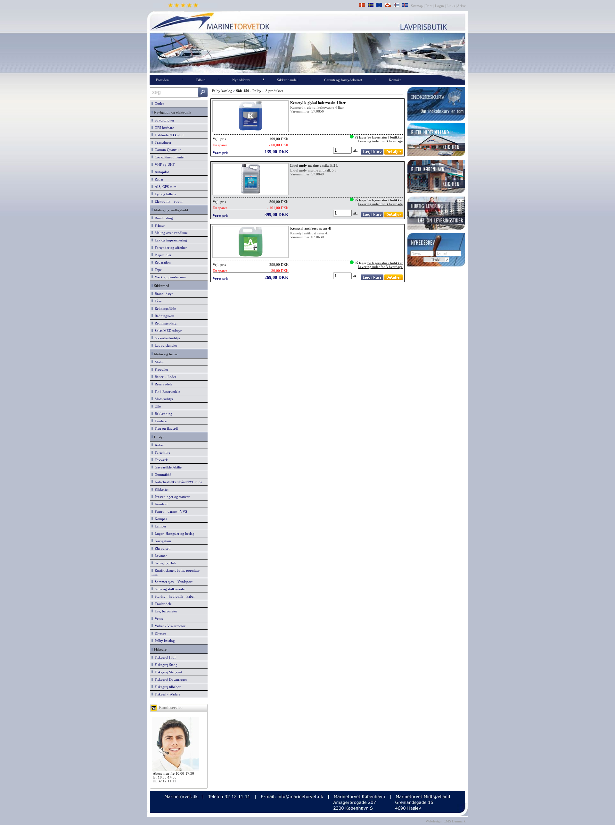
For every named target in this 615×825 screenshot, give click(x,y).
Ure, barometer (165, 611)
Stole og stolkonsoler (169, 589)
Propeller (160, 369)
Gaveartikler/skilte (167, 467)
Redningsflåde (164, 308)
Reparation (162, 262)
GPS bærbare (163, 128)
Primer (159, 225)
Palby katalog (164, 641)
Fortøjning (161, 452)
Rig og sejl (161, 548)
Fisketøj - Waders (166, 694)
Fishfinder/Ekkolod (168, 135)
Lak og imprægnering (170, 240)
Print (428, 6)
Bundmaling (163, 218)
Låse (157, 301)
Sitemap (417, 6)
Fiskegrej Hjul (164, 657)
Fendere (160, 421)
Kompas (160, 519)
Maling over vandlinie (170, 233)
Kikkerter (161, 489)
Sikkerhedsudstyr (166, 338)
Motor (158, 362)
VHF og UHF (164, 164)
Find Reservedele (166, 391)
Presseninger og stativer (171, 497)
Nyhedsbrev (241, 80)
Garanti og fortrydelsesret (343, 80)
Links (451, 6)
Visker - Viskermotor (169, 626)
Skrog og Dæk (164, 563)
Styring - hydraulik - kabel (173, 596)
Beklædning (162, 414)
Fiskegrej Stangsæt (167, 672)
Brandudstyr (163, 294)
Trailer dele (162, 604)
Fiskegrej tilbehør (167, 687)
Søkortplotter (163, 120)
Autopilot (161, 172)
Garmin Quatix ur (167, 150)
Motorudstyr (163, 399)
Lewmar (160, 556)
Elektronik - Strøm (168, 201)
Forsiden (162, 80)
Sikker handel (287, 80)
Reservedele (162, 384)
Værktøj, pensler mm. (170, 277)
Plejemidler (162, 255)
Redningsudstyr (165, 323)
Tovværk (160, 460)
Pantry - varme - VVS (170, 511)
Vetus (158, 618)
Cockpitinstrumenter (169, 157)
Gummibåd (162, 474)
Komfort (160, 504)
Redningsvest (163, 316)
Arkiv (461, 6)
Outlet (158, 103)
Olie (157, 406)
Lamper (159, 526)
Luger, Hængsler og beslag (173, 533)
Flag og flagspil (165, 428)
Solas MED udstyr (167, 331)
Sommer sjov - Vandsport (173, 582)
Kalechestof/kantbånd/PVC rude (177, 482)
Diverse (159, 633)
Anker (158, 445)
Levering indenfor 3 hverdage (380, 141)
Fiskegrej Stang (165, 665)
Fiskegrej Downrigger (170, 679)
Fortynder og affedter (170, 247)
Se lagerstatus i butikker (385, 137)
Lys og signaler (165, 345)
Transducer (162, 142)
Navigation (162, 541)
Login (439, 6)
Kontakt (395, 80)
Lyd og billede (164, 194)
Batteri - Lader (164, 377)
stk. (356, 150)
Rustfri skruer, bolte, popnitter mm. (176, 572)
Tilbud (201, 80)
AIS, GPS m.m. (165, 187)
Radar (158, 179)
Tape (157, 270)
